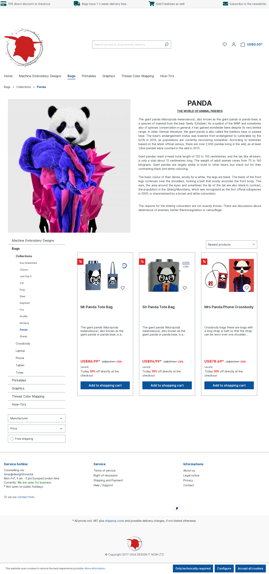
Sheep (23, 336)
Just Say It (26, 276)
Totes (19, 372)
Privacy (188, 480)
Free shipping (24, 438)
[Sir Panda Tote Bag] (167, 275)
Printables (19, 380)
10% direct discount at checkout (28, 3)
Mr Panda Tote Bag (97, 307)
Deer (23, 296)
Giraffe (24, 316)
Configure (224, 568)
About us (189, 470)
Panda (24, 329)
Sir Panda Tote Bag (158, 307)
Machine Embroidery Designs (33, 240)
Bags (16, 248)
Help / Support (103, 485)
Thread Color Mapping (28, 396)
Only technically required (193, 568)
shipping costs (114, 520)
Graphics (18, 388)
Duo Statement (28, 262)
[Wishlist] (224, 44)
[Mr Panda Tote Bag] (105, 275)
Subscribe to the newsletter (247, 3)
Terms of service (105, 470)
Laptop (20, 350)
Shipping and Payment (108, 480)
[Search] (166, 44)
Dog (22, 289)
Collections (24, 256)
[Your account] (233, 44)
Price (13, 428)
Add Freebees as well (169, 3)
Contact (188, 485)
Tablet (20, 365)
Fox (22, 309)
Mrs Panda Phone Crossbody (228, 307)
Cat (22, 283)
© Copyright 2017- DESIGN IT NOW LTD (134, 554)
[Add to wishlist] (123, 288)
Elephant (25, 303)
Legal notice (191, 475)
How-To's (19, 404)
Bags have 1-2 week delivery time (103, 3)
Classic (24, 269)
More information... (96, 568)
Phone (20, 358)
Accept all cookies (250, 568)
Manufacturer (19, 418)
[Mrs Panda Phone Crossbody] (229, 275)
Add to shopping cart (105, 385)
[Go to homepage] (24, 43)
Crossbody (23, 343)
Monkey (24, 323)
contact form (26, 497)
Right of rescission (106, 475)
